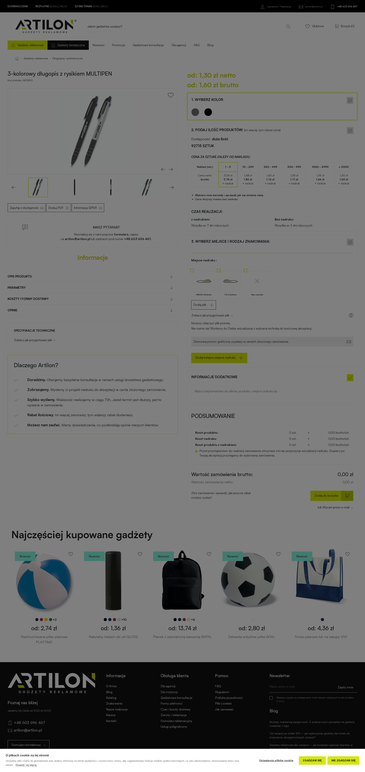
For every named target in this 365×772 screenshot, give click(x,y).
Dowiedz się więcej (26, 765)
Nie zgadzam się (343, 760)
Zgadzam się (312, 760)
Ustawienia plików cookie (276, 760)
